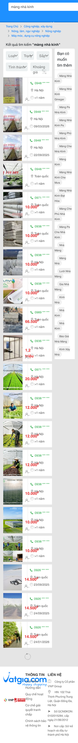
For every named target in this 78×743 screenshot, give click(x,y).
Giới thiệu (31, 681)
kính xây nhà (62, 351)
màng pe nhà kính (62, 109)
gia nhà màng (62, 286)
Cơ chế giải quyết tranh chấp (33, 709)
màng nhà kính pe (63, 122)
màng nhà (60, 260)
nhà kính (59, 312)
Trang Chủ (12, 26)
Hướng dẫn (33, 687)
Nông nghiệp (53, 31)
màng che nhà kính (63, 148)
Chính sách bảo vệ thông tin (35, 722)
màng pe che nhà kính (62, 232)
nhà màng (59, 247)
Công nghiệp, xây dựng (38, 26)
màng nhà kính (63, 78)
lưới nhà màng (63, 273)
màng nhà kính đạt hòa (63, 195)
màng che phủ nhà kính (63, 214)
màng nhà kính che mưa (63, 177)
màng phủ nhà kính (63, 135)
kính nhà (60, 299)
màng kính (60, 161)
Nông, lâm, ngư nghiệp (25, 31)
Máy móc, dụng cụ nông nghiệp (30, 35)
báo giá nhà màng (62, 338)
